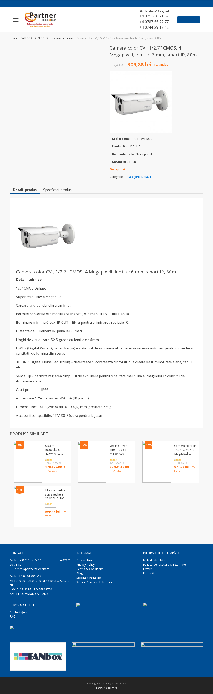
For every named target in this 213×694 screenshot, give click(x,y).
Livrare (147, 569)
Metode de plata (154, 560)
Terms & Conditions (89, 569)
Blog (79, 573)
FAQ (13, 616)
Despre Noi (84, 560)
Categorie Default (62, 38)
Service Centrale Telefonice (94, 582)
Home (13, 38)
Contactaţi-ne (19, 612)
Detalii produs (25, 189)
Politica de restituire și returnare (164, 565)
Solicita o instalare (88, 578)
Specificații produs (57, 189)
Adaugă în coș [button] (120, 478)
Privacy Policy (85, 565)
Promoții (149, 573)
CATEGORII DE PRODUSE (35, 38)
